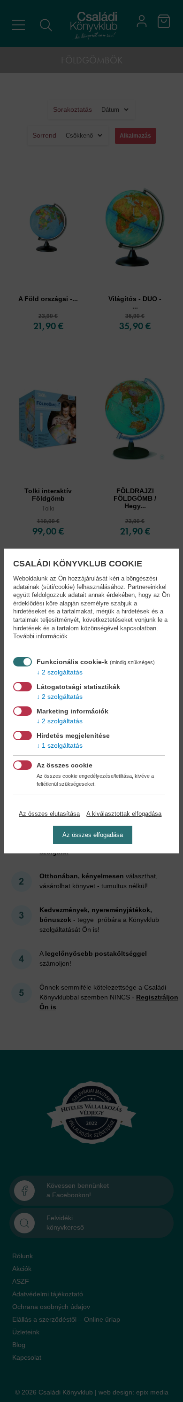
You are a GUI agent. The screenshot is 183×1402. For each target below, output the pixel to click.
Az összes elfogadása (92, 834)
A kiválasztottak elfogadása (123, 813)
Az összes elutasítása (49, 813)
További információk (40, 636)
